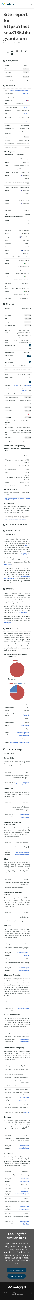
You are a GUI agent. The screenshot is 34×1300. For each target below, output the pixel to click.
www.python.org (24, 714)
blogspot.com (25, 121)
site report (7, 564)
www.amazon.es (24, 1041)
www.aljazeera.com (24, 967)
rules (26, 545)
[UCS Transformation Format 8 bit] (28, 1002)
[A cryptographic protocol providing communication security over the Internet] (28, 772)
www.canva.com (24, 816)
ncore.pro (26, 715)
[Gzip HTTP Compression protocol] (28, 1033)
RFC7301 (27, 387)
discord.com (26, 1112)
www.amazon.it (25, 1043)
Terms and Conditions (16, 1294)
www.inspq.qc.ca (24, 851)
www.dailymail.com (23, 968)
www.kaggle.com (14, 742)
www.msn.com (25, 817)
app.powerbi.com (24, 1097)
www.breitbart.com (24, 734)
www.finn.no (26, 1224)
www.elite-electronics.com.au (21, 744)
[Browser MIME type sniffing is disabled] (28, 1066)
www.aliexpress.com (23, 1180)
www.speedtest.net (24, 1194)
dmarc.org (22, 612)
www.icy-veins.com (24, 954)
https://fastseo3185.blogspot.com (19, 90)
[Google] (28, 704)
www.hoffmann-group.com (22, 1193)
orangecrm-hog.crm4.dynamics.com (22, 782)
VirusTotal (25, 103)
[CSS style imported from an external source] (28, 1213)
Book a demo (16, 1276)
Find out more (16, 1270)
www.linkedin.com (24, 1209)
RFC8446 (16, 385)
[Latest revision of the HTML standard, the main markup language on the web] (28, 1135)
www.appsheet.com (24, 970)
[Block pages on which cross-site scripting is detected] (28, 1089)
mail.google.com (24, 1145)
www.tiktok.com (24, 814)
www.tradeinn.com (24, 735)
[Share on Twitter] (17, 51)
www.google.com (24, 1206)
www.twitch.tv (25, 1191)
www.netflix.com (24, 1208)
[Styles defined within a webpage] (28, 1171)
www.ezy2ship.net (24, 1223)
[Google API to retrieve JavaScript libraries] (28, 842)
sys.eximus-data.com (23, 1008)
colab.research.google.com (22, 854)
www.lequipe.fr (25, 1178)
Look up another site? (13, 43)
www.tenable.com (24, 742)
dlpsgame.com (25, 725)
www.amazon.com (24, 1181)
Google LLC (26, 93)
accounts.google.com (23, 1147)
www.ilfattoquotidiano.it (22, 852)
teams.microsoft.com (23, 1099)
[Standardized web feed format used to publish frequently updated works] (28, 959)
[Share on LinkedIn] (26, 51)
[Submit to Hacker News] (12, 53)
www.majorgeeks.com (23, 732)
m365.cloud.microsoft (23, 1100)
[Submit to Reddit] (12, 51)
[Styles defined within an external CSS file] (28, 1198)
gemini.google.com (24, 1148)
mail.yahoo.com (25, 1010)
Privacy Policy (26, 1293)
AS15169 (26, 107)
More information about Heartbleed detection (15, 519)
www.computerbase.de (23, 952)
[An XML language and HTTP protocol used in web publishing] (28, 944)
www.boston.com (24, 1221)
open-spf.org (23, 554)
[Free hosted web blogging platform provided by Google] (28, 879)
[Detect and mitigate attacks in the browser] (28, 1104)
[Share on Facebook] (21, 51)
